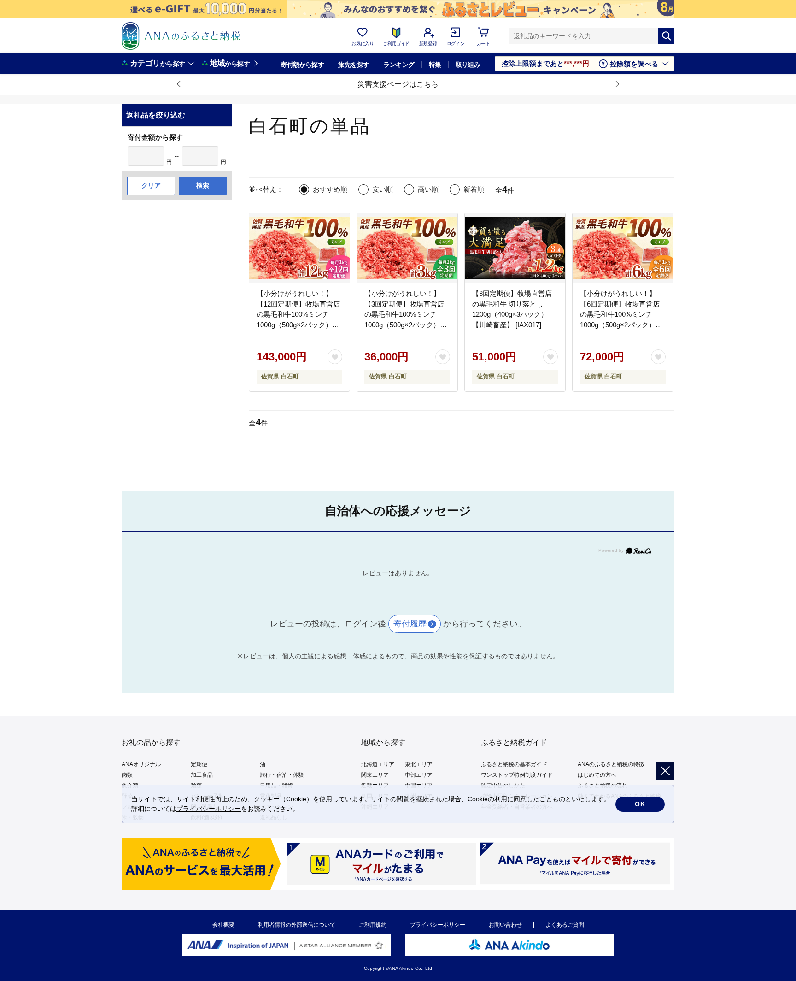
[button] (179, 84)
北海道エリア (377, 764)
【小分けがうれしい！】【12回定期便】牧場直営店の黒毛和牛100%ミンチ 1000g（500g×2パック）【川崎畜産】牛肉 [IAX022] (298, 314)
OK (640, 804)
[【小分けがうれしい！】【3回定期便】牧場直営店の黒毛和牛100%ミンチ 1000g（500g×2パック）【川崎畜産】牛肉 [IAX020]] (407, 248)
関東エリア (375, 775)
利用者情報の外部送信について (296, 925)
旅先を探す (353, 64)
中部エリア (419, 775)
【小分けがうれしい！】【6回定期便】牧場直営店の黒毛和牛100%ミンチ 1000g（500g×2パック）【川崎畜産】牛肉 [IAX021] (621, 314)
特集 (435, 64)
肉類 (127, 775)
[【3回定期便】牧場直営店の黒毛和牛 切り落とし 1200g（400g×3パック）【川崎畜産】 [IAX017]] (515, 248)
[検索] (666, 36)
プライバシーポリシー (437, 925)
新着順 (473, 189)
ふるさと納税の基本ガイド (514, 764)
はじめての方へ (597, 775)
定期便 (199, 764)
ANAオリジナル (141, 764)
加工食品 (202, 775)
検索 (202, 185)
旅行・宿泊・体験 (282, 775)
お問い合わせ (505, 925)
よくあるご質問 (564, 925)
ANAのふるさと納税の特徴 (611, 764)
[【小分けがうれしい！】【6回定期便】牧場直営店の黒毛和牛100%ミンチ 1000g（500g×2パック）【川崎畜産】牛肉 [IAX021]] (623, 248)
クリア (151, 185)
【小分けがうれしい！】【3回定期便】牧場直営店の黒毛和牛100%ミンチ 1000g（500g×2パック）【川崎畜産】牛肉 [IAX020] (405, 314)
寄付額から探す (302, 64)
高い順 (428, 189)
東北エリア (419, 764)
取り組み (468, 64)
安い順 (382, 189)
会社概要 (223, 925)
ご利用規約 (372, 925)
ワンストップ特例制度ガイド (517, 775)
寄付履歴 (410, 623)
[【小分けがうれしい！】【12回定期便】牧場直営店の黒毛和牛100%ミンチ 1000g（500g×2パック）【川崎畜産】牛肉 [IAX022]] (299, 248)
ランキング (398, 64)
